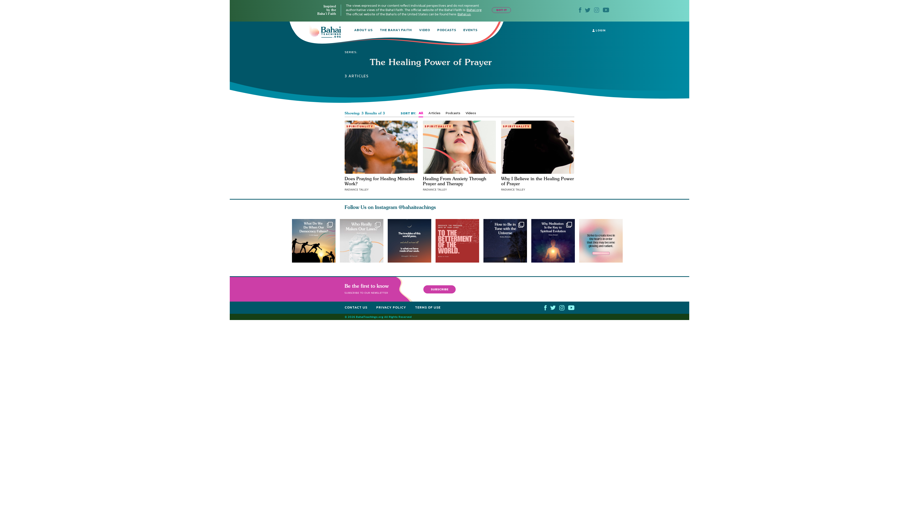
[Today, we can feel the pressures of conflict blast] (314, 241)
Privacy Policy (391, 307)
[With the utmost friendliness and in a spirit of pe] (459, 241)
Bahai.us (464, 14)
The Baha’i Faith (396, 30)
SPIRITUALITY (359, 126)
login (600, 30)
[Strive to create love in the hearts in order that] (603, 241)
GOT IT (501, 10)
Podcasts (446, 30)
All (421, 113)
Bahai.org (474, 9)
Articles (434, 113)
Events (470, 30)
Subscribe (439, 289)
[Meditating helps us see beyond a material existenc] (555, 241)
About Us (363, 30)
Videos (470, 113)
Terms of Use (428, 307)
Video (424, 30)
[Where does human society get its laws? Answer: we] (361, 241)
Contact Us (356, 307)
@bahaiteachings (417, 207)
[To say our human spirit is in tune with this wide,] (507, 241)
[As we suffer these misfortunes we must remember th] (409, 241)
